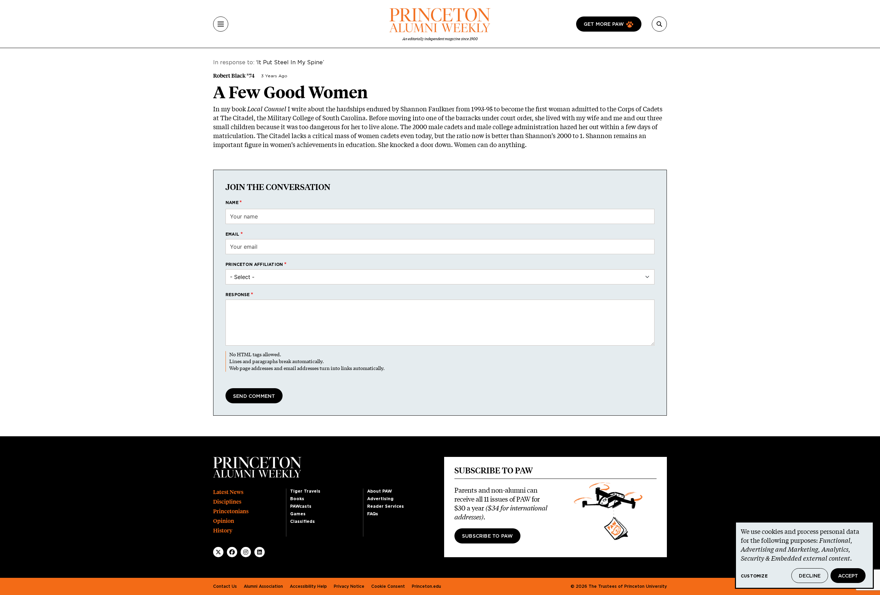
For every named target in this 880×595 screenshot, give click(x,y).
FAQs (372, 514)
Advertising (380, 499)
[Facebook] (232, 552)
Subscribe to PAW (487, 536)
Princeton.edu (426, 586)
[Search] (659, 24)
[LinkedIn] (259, 552)
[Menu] (220, 24)
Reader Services (385, 506)
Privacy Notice (349, 586)
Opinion (223, 521)
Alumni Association (263, 586)
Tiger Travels (305, 491)
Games (298, 514)
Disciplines (227, 501)
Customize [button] (754, 576)
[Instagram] (245, 552)
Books (297, 499)
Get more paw (604, 24)
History (222, 530)
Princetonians (231, 511)
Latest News (228, 492)
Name (232, 203)
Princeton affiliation (254, 264)
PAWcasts (300, 506)
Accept (848, 576)
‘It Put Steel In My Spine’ (290, 62)
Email (232, 234)
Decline (810, 576)
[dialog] (804, 555)
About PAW (379, 491)
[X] (218, 552)
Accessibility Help (308, 586)
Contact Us (225, 586)
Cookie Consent (388, 586)
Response (238, 295)
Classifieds (302, 521)
